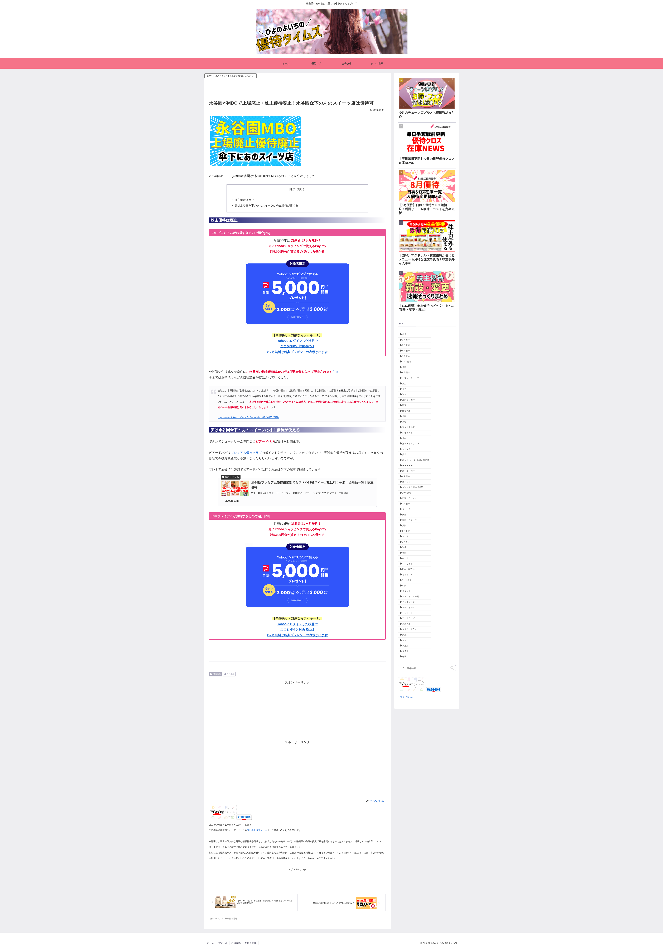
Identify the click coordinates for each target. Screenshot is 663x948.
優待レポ (223, 943)
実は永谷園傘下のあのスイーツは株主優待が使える (266, 205)
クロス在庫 (250, 943)
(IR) (335, 371)
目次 (292, 189)
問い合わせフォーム (257, 830)
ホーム (210, 943)
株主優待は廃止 (244, 199)
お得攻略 (236, 943)
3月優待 (230, 674)
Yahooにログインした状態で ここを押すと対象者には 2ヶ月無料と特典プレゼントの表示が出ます (297, 346)
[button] (452, 668)
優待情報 (217, 674)
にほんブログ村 (406, 697)
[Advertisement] (297, 87)
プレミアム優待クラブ (246, 452)
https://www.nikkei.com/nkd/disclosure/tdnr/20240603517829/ (248, 417)
